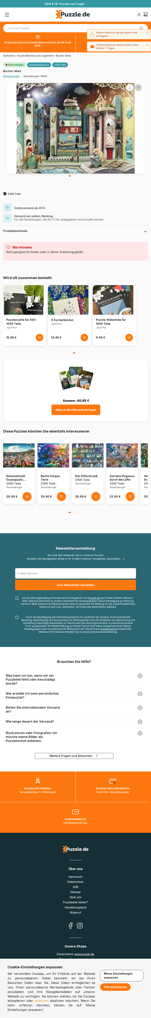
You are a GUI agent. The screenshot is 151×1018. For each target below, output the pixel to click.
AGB (75, 887)
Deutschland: (75, 954)
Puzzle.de (94, 597)
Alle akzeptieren (115, 987)
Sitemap (75, 892)
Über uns (75, 897)
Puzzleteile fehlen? (75, 902)
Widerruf (75, 912)
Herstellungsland (75, 907)
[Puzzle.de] (73, 14)
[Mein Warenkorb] (145, 15)
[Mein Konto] (139, 14)
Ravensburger (11, 76)
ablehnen (42, 1001)
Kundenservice (109, 628)
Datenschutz (75, 881)
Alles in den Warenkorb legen (75, 409)
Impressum (75, 876)
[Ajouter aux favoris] (138, 87)
